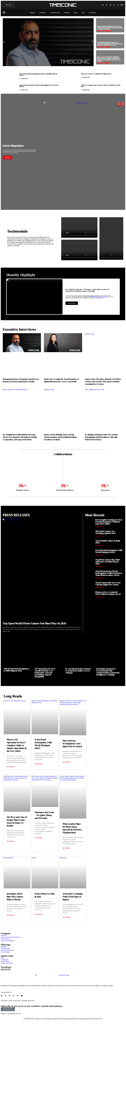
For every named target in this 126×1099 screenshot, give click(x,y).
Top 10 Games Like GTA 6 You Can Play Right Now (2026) (107, 583)
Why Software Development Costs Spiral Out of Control (72, 743)
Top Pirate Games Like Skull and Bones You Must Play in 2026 (107, 561)
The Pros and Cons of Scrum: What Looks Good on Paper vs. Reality (17, 821)
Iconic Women (42, 12)
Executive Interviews (55, 12)
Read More (99, 526)
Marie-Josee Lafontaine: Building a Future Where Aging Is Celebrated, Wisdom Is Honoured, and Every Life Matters (108, 59)
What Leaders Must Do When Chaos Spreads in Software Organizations (72, 828)
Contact (75, 12)
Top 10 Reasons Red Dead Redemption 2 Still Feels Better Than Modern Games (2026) (108, 573)
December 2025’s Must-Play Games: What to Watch (15, 896)
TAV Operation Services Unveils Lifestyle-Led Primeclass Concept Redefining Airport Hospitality (45, 672)
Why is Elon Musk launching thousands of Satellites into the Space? (38, 74)
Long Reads (66, 12)
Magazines (32, 12)
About (83, 12)
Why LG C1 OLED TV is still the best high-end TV (96, 74)
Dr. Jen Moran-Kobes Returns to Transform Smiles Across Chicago (78, 670)
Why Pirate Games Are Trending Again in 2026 (105, 532)
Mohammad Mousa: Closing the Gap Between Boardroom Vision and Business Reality (21, 380)
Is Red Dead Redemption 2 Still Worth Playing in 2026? (108, 551)
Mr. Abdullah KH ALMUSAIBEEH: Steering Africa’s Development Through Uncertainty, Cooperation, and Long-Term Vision (20, 437)
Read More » (11, 766)
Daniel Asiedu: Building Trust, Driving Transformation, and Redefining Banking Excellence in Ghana (110, 27)
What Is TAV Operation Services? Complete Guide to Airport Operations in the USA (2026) (17, 745)
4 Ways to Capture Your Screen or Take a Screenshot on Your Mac (100, 85)
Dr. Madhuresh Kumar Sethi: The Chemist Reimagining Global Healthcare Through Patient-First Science (110, 43)
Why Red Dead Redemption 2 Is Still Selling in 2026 (16, 669)
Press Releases (92, 12)
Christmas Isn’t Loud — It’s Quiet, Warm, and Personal (44, 815)
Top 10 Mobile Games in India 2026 (107, 541)
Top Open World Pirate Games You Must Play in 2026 (34, 623)
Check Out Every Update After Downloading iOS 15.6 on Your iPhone (38, 85)
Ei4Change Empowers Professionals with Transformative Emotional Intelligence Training (107, 671)
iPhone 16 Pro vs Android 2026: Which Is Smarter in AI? (108, 593)
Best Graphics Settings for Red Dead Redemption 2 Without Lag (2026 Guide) (108, 521)
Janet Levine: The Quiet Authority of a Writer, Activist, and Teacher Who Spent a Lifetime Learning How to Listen (103, 381)
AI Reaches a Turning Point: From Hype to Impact (72, 896)
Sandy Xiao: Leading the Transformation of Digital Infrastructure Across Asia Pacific (61, 380)
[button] (4, 41)
